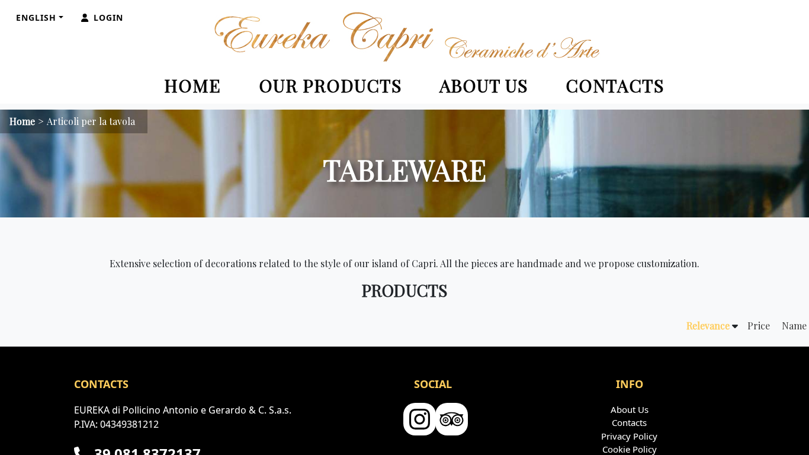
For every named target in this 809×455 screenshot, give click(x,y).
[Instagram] (418, 420)
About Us (483, 85)
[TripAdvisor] (450, 420)
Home (192, 85)
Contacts (615, 85)
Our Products (330, 85)
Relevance (708, 325)
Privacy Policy (629, 436)
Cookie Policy (629, 449)
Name (794, 325)
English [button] (36, 17)
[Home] (404, 37)
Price (758, 325)
